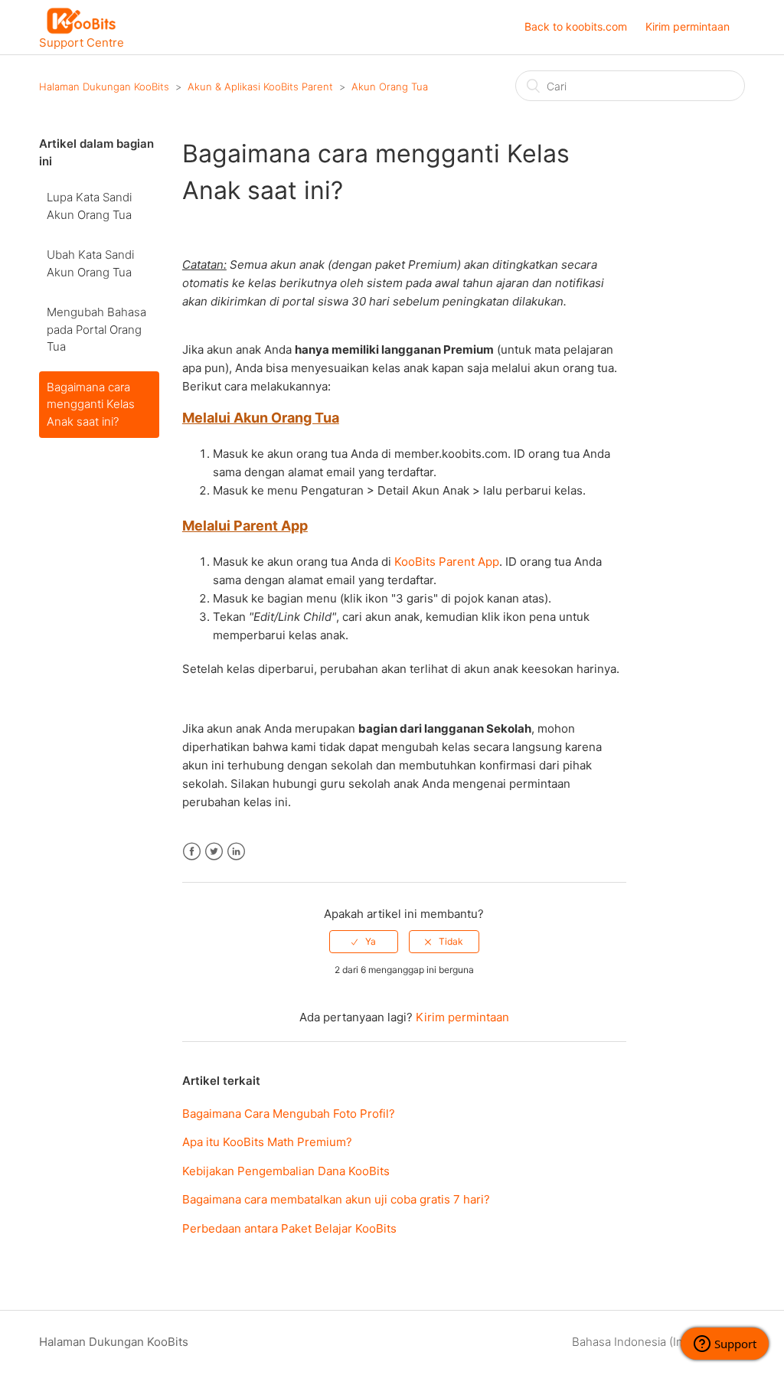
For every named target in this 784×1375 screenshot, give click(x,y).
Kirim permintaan (687, 26)
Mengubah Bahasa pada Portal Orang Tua (96, 329)
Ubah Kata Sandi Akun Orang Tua (90, 263)
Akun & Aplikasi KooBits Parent (260, 86)
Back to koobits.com (575, 26)
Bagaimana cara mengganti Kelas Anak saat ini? (91, 404)
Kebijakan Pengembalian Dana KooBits (286, 1171)
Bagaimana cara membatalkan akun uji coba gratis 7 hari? (336, 1199)
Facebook (191, 851)
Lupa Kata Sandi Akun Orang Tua (89, 206)
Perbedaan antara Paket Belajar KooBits (289, 1228)
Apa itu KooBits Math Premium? (267, 1142)
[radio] (363, 941)
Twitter (214, 851)
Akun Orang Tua (389, 86)
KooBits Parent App (446, 561)
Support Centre (81, 41)
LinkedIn (236, 851)
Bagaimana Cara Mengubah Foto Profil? (288, 1113)
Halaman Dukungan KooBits (104, 86)
